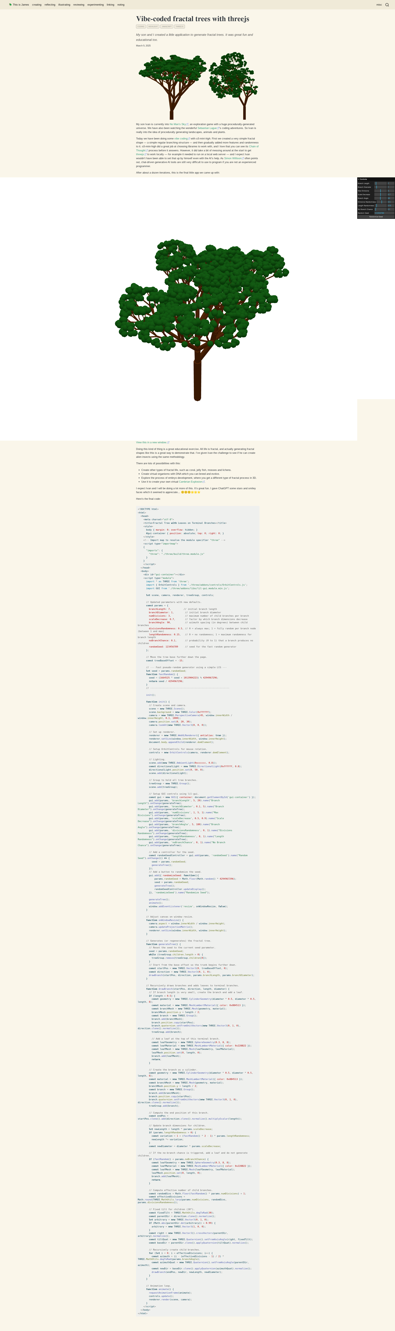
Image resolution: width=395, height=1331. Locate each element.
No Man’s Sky (178, 124)
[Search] (387, 4)
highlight (153, 26)
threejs (179, 26)
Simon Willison (232, 158)
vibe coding (180, 138)
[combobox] (387, 4)
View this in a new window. (151, 442)
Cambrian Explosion (190, 481)
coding (140, 26)
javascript (167, 26)
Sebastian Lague (207, 128)
